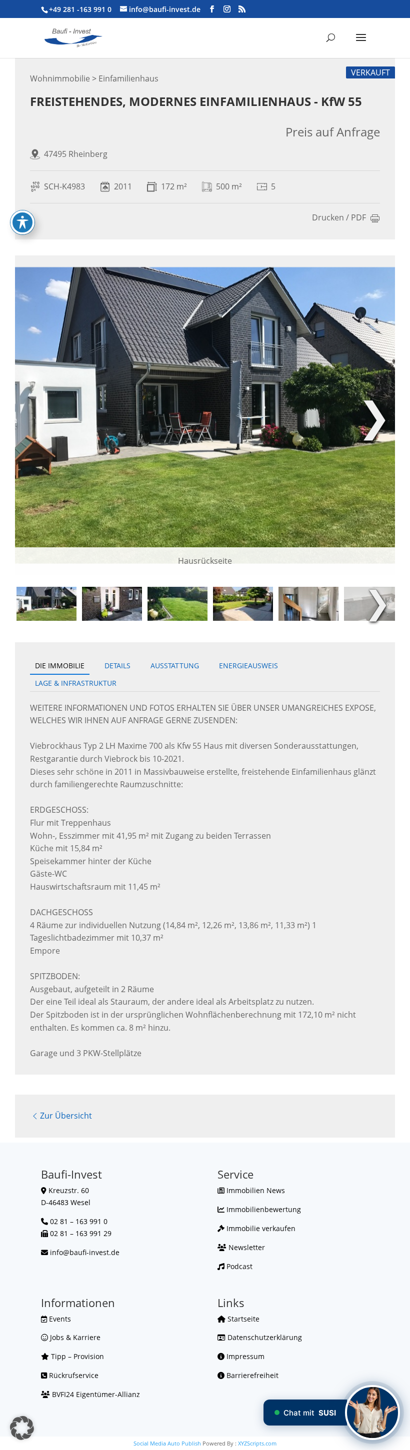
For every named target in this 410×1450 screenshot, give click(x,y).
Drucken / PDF (339, 218)
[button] (22, 1428)
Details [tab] (117, 665)
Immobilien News (254, 1190)
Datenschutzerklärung (264, 1337)
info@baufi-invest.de (85, 1252)
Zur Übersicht (66, 1115)
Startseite (243, 1319)
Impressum (244, 1356)
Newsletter (245, 1247)
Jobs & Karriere (74, 1337)
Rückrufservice (72, 1375)
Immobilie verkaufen (260, 1228)
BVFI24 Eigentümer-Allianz (95, 1394)
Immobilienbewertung (262, 1209)
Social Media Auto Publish (167, 1443)
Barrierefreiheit (251, 1375)
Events (59, 1319)
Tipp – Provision (76, 1356)
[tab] (46, 604)
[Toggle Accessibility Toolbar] (22, 222)
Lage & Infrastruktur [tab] (75, 683)
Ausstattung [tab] (174, 665)
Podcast (238, 1266)
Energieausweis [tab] (248, 665)
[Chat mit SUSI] (372, 1412)
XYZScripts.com (257, 1443)
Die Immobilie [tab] (59, 665)
